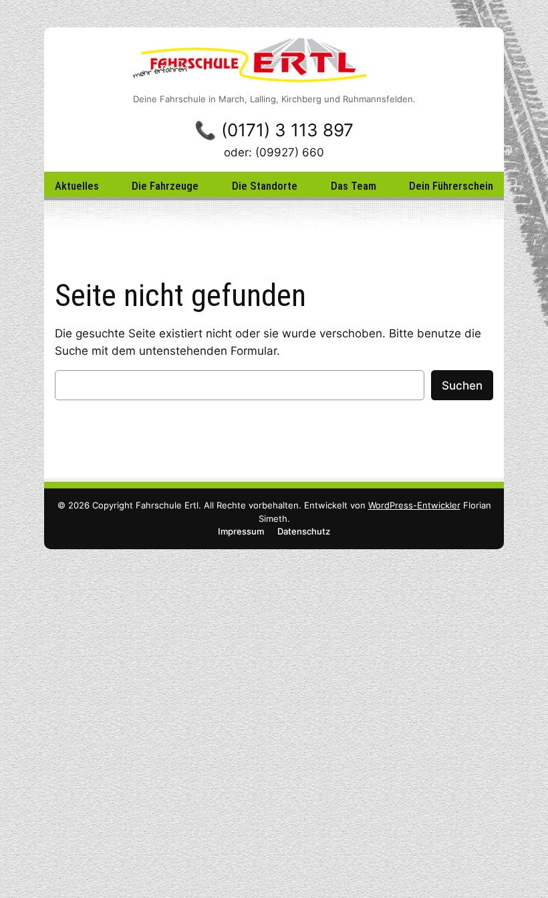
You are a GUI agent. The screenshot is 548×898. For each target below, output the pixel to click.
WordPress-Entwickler (414, 505)
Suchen (462, 385)
